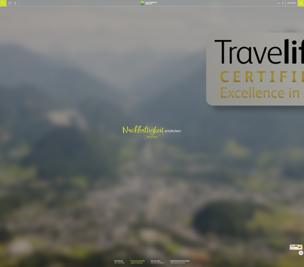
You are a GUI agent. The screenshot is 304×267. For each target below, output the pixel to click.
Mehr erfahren (152, 137)
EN (282, 3)
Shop (279, 3)
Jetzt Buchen (291, 3)
